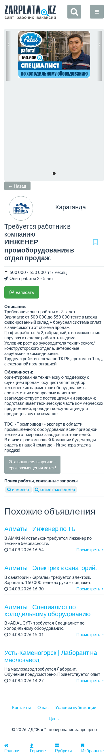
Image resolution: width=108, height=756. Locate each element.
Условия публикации (75, 707)
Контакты (21, 707)
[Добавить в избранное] (95, 242)
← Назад (17, 185)
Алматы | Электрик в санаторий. (50, 568)
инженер (20, 489)
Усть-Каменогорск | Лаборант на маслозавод (50, 656)
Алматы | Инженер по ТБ (39, 528)
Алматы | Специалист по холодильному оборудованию (47, 610)
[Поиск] (74, 12)
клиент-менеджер (57, 489)
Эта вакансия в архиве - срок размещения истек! (32, 464)
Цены (54, 718)
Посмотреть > (90, 549)
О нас (43, 707)
